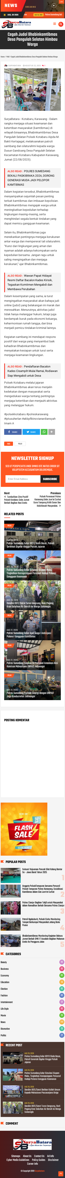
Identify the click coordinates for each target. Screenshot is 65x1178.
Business (5, 969)
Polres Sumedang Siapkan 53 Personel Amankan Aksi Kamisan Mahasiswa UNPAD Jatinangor (32, 665)
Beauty (4, 962)
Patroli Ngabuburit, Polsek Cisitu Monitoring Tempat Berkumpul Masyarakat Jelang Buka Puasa (41, 922)
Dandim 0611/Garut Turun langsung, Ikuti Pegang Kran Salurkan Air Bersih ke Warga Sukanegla (30, 605)
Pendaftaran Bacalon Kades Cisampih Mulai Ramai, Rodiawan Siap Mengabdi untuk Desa (33, 371)
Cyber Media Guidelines (17, 1160)
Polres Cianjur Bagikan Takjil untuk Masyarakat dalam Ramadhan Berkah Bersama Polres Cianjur (43, 904)
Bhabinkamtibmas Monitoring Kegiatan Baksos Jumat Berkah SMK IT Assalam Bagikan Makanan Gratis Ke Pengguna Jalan (43, 939)
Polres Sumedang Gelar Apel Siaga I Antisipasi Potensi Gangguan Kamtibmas (29, 635)
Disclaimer (53, 1160)
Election (4, 989)
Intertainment (7, 1002)
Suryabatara (39, 1171)
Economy (5, 976)
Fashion (4, 996)
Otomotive (5, 1029)
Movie (3, 1015)
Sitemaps (15, 1156)
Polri (20, 444)
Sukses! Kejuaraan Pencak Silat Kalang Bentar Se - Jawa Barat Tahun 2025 (42, 871)
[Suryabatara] (32, 1149)
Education (5, 982)
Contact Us (39, 1156)
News (3, 1022)
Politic (3, 1035)
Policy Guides (38, 1160)
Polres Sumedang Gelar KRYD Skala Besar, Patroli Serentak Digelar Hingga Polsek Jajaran (30, 545)
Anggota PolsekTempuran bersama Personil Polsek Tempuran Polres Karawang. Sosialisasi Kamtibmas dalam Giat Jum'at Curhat (42, 889)
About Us (27, 1156)
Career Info (32, 1164)
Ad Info (50, 1156)
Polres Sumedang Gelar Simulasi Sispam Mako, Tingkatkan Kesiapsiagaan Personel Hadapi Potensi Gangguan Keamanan (31, 574)
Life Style (4, 1009)
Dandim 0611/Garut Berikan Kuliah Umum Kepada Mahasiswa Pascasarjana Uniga (42, 1091)
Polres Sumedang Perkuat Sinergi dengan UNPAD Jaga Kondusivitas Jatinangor (30, 695)
